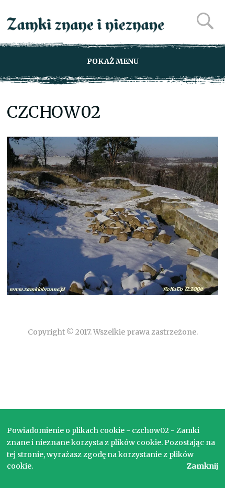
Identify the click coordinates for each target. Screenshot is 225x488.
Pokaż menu (113, 61)
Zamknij (202, 466)
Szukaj (205, 21)
